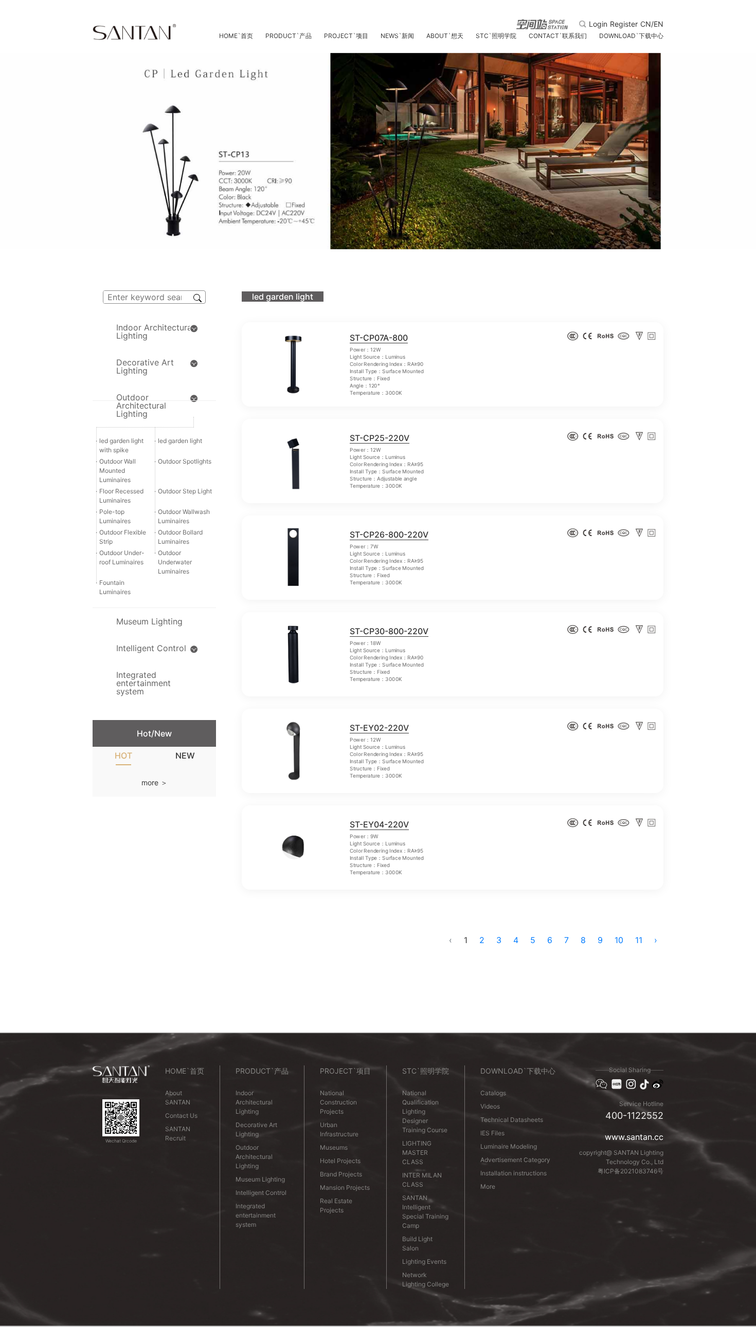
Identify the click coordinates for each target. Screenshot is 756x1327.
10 (619, 940)
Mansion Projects (345, 1187)
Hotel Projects (340, 1161)
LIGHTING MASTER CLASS (416, 1152)
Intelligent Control (261, 1192)
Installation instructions (513, 1173)
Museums (334, 1147)
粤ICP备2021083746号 (630, 1171)
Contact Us (181, 1115)
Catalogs (493, 1093)
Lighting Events (424, 1261)
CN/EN (651, 24)
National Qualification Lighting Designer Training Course (424, 1111)
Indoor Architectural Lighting (254, 1102)
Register (624, 24)
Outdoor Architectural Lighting (254, 1157)
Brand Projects (341, 1174)
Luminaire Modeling (508, 1146)
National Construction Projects (338, 1102)
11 (638, 940)
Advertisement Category (515, 1160)
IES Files (492, 1133)
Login (598, 24)
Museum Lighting (260, 1179)
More (487, 1186)
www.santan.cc (634, 1137)
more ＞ (154, 782)
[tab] (123, 758)
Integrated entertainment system (256, 1215)
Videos (490, 1106)
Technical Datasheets (511, 1119)
